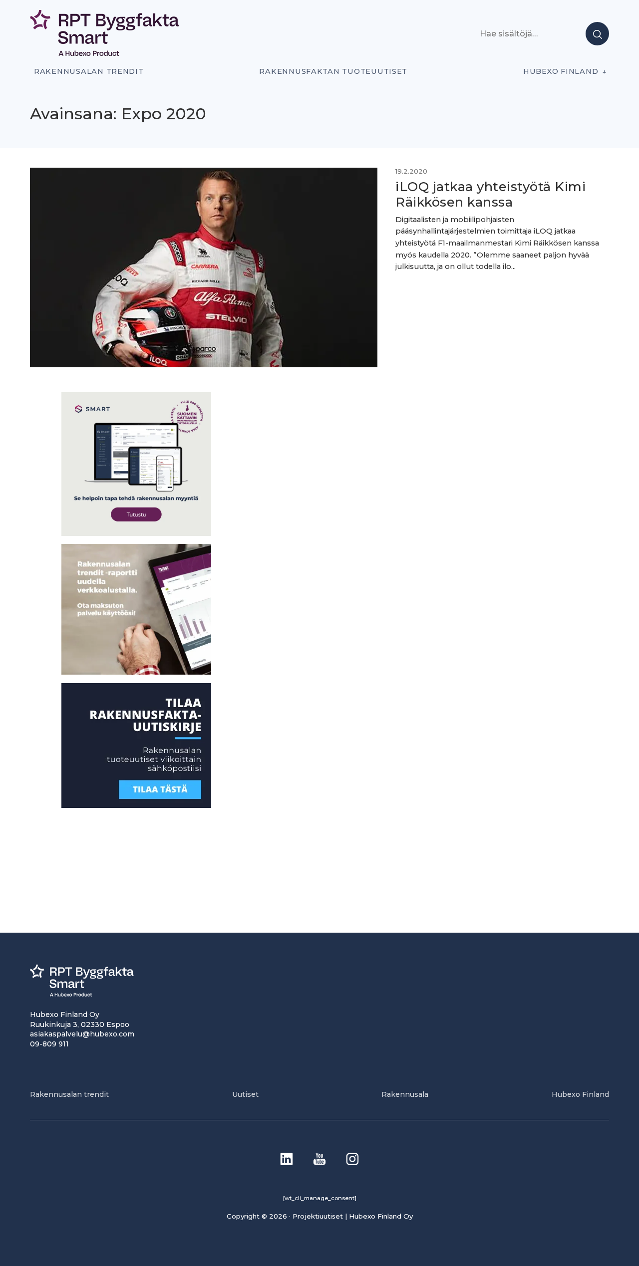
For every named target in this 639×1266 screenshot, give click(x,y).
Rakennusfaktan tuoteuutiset (333, 71)
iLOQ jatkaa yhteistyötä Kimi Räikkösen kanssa (490, 194)
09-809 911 (49, 1043)
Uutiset (245, 1094)
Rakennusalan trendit (89, 71)
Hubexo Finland (560, 71)
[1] (136, 804)
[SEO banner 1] (136, 532)
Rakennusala (404, 1094)
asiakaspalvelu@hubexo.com (82, 1033)
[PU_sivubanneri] (136, 672)
